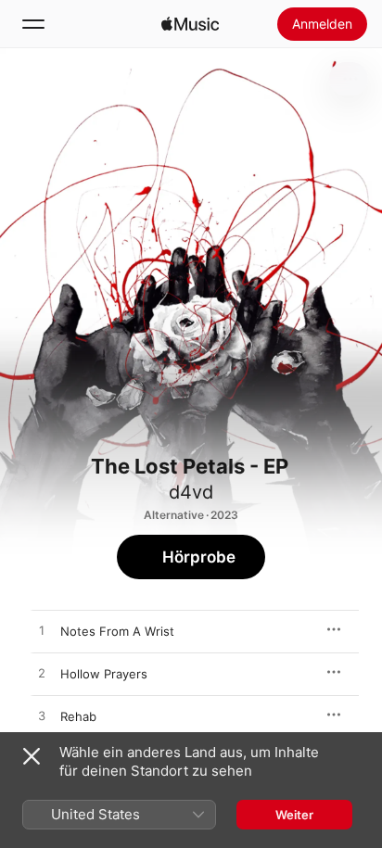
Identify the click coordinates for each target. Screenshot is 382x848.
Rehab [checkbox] (78, 716)
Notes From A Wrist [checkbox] (117, 631)
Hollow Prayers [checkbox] (103, 673)
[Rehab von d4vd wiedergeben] (41, 716)
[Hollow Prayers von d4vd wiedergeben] (41, 673)
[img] (190, 24)
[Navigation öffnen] (33, 24)
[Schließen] (31, 756)
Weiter (294, 814)
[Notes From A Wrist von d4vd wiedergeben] (41, 631)
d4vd (191, 492)
